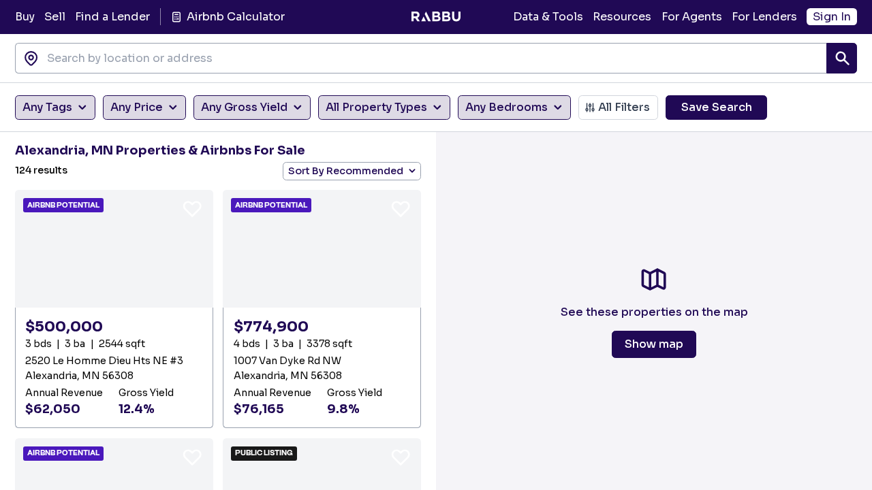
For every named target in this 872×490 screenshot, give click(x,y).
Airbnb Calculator (235, 17)
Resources (622, 17)
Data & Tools (548, 17)
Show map (654, 344)
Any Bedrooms (506, 107)
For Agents (691, 17)
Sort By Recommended (345, 171)
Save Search (716, 107)
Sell (54, 17)
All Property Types (376, 107)
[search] (841, 58)
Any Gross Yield (244, 107)
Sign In (832, 17)
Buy (25, 17)
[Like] (192, 208)
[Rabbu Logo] (435, 17)
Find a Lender (112, 17)
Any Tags (47, 107)
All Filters (624, 107)
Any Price (136, 107)
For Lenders (764, 17)
